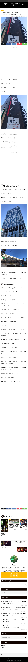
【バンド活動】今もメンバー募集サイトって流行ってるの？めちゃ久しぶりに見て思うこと (14, 620)
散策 (2, 10)
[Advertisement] (14, 63)
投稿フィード (5, 647)
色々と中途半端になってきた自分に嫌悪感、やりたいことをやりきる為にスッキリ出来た (14, 608)
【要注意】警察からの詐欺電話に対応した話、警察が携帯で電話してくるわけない (14, 614)
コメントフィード (6, 649)
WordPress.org (6, 650)
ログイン (4, 645)
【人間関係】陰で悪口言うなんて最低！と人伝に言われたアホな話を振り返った (14, 602)
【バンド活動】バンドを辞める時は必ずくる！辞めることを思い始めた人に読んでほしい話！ (14, 626)
